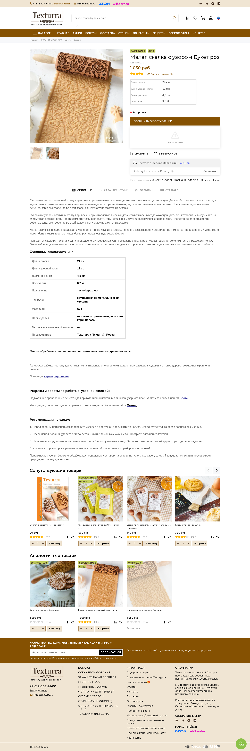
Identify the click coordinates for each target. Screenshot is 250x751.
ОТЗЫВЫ (124, 33)
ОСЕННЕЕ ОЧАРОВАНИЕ (94, 672)
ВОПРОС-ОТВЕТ (179, 33)
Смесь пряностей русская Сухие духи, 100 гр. (98, 526)
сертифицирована (56, 376)
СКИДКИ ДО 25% (89, 682)
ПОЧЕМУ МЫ (141, 33)
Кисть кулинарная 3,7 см (188, 525)
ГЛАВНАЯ (63, 33)
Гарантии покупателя (140, 706)
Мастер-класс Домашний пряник (147, 715)
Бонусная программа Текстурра (146, 677)
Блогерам (133, 696)
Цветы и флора (212, 180)
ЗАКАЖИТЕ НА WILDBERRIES (97, 677)
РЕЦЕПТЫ (159, 33)
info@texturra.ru (86, 3)
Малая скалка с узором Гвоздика (145, 610)
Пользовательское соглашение (146, 728)
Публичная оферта (138, 710)
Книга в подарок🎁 (138, 682)
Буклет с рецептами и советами (47, 525)
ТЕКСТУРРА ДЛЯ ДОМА (93, 713)
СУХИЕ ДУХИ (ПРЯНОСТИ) (95, 701)
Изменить (183, 163)
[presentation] (208, 470)
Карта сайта (134, 737)
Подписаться (111, 652)
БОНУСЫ (91, 33)
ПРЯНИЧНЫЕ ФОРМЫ (92, 686)
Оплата (131, 686)
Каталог (44, 33)
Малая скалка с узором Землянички (98, 610)
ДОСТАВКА (107, 33)
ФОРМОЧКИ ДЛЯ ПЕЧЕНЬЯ (188, 180)
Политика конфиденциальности (146, 732)
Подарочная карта (138, 672)
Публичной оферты (105, 658)
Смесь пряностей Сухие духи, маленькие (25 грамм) (149, 526)
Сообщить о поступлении (153, 121)
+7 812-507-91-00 (42, 3)
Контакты (132, 691)
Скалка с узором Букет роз (45, 610)
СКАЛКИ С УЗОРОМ (162, 180)
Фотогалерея (135, 701)
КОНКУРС (199, 33)
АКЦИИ (77, 33)
